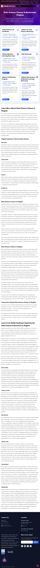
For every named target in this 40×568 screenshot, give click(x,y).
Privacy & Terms (12, 566)
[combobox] (26, 6)
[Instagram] (31, 546)
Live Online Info (25, 530)
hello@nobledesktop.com (7, 525)
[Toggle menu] (38, 6)
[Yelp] (22, 546)
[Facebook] (28, 546)
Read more (9, 46)
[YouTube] (25, 546)
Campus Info (24, 525)
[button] (37, 565)
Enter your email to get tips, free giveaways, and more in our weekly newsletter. (29, 538)
